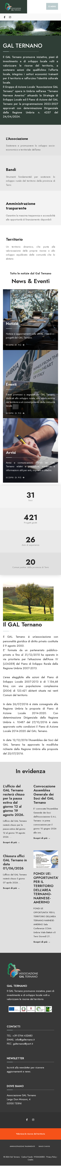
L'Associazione (17, 138)
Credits (30, 1159)
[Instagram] (10, 17)
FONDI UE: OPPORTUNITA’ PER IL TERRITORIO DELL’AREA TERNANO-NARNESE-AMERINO (45, 888)
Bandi (11, 169)
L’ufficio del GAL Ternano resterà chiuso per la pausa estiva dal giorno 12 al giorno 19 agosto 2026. (14, 800)
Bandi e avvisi (44, 1146)
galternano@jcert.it (23, 1043)
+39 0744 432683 (22, 1035)
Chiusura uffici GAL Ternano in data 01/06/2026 (15, 862)
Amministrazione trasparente (20, 206)
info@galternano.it (24, 1039)
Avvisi (11, 452)
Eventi (11, 384)
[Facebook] (4, 17)
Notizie (12, 323)
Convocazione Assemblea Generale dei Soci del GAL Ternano (44, 794)
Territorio (14, 239)
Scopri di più (15, 842)
